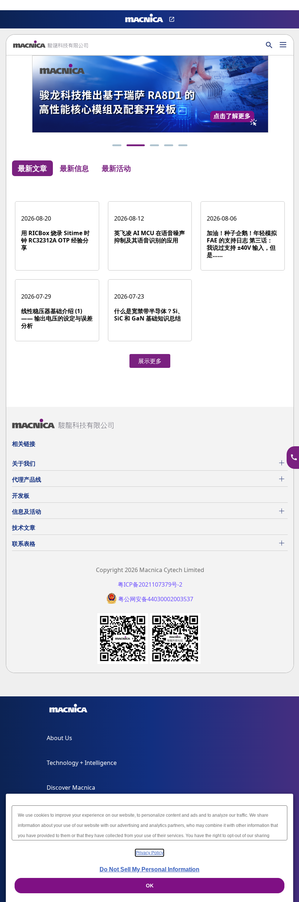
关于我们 (23, 463)
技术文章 (23, 528)
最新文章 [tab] (32, 168)
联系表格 (23, 544)
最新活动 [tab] (116, 168)
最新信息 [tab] (74, 168)
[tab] (116, 145)
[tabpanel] (150, 277)
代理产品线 (26, 479)
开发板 (21, 495)
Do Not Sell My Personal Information (149, 869)
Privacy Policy (149, 852)
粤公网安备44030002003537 (155, 599)
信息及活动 (26, 512)
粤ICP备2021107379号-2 (150, 584)
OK (150, 886)
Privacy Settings (17, 5)
